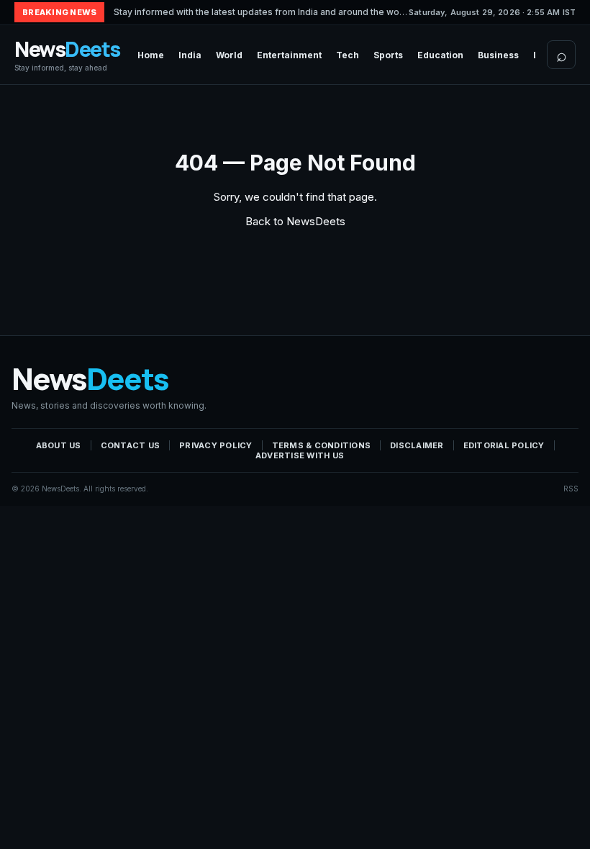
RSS (570, 488)
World (229, 55)
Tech (347, 55)
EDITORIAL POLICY (504, 445)
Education (440, 55)
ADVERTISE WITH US (299, 455)
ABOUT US (58, 445)
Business (498, 55)
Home (150, 55)
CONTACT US (130, 445)
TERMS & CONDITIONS (321, 445)
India (189, 55)
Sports (388, 55)
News (67, 55)
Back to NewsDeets (295, 221)
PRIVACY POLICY (216, 445)
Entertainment (289, 55)
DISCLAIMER (417, 445)
